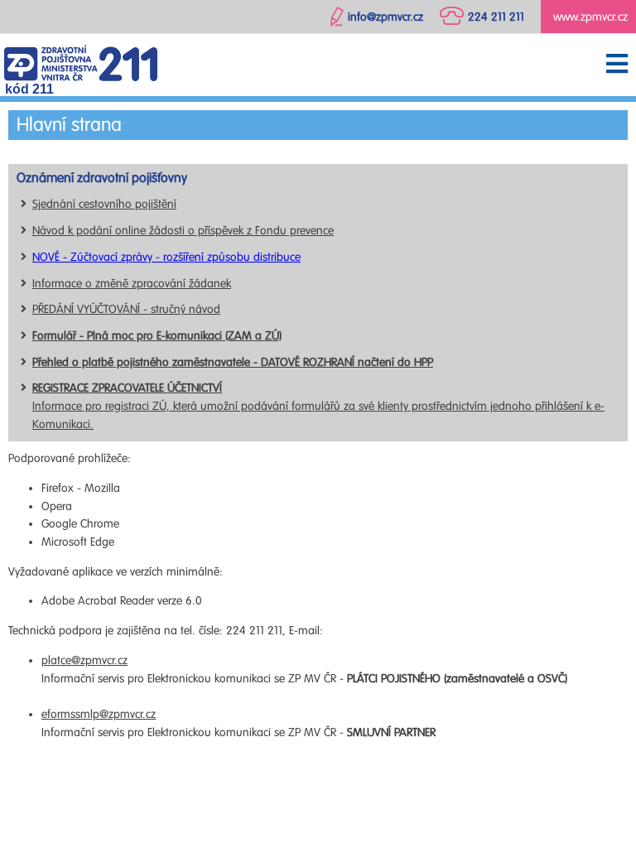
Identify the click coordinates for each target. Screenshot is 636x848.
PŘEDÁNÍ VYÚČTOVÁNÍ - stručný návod (126, 309)
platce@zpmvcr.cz (84, 660)
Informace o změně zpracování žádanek (131, 284)
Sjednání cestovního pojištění (104, 204)
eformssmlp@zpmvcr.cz (98, 714)
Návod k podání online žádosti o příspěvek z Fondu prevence (183, 231)
